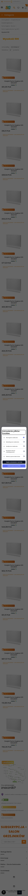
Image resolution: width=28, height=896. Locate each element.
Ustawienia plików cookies (11, 432)
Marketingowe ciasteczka (12, 442)
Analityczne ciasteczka (12, 446)
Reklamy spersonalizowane (13, 456)
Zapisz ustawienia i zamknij (14, 462)
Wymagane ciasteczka (12, 437)
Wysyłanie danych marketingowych (10, 451)
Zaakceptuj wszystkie (14, 466)
